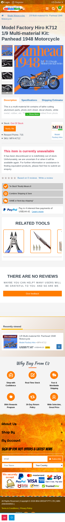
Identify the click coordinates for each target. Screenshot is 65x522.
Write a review (46, 178)
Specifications (29, 100)
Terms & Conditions (10, 508)
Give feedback (32, 293)
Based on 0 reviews (27, 178)
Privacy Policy (26, 508)
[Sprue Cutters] (13, 241)
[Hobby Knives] (40, 241)
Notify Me (9, 128)
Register (19, 2)
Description (10, 100)
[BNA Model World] (14, 8)
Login (7, 2)
